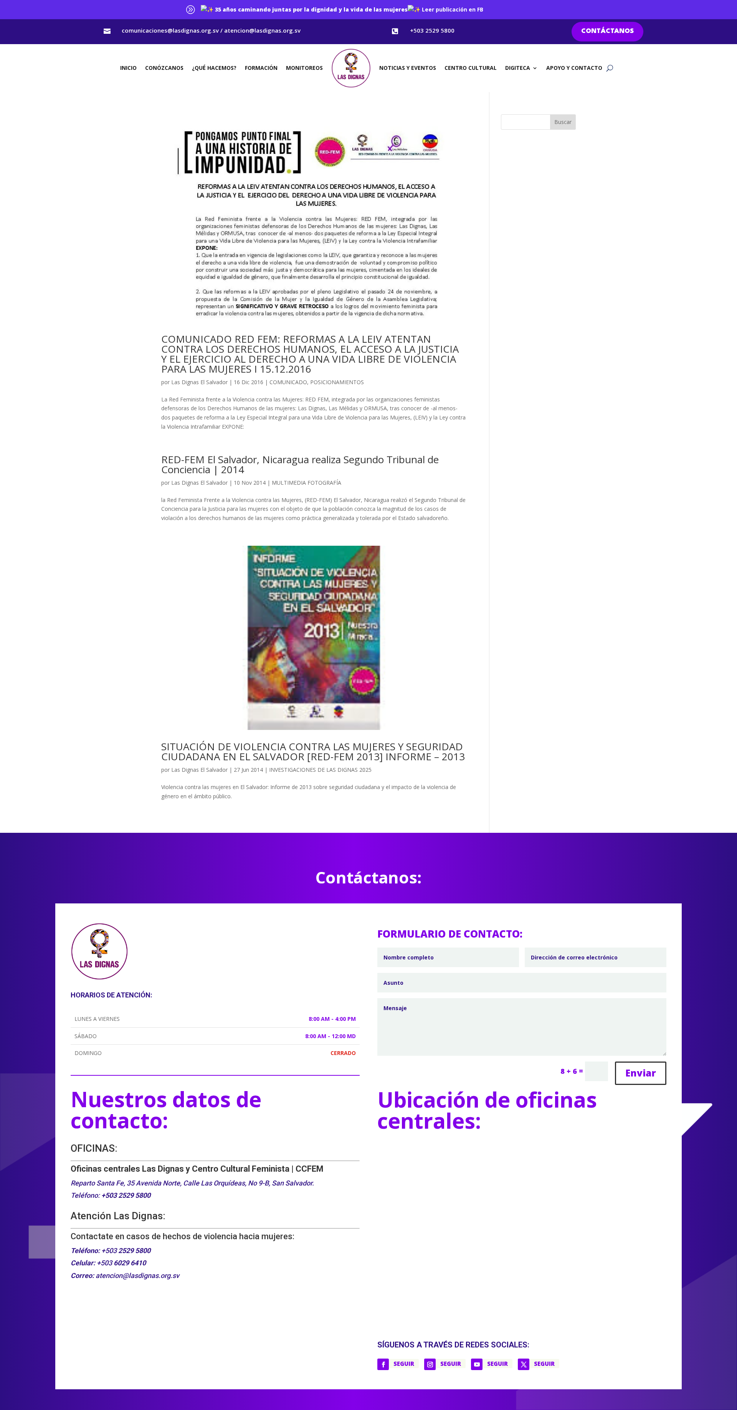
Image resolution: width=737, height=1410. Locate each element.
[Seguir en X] (523, 1364)
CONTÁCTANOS (607, 31)
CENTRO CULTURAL (471, 67)
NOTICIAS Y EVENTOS (407, 67)
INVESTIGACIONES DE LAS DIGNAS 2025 (320, 769)
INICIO (128, 67)
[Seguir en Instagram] (430, 1364)
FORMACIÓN (261, 67)
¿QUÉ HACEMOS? (214, 67)
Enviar (640, 1073)
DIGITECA (517, 67)
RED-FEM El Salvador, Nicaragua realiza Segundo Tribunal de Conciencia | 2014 (300, 464)
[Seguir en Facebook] (383, 1364)
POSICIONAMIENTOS (337, 382)
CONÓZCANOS (164, 67)
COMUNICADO (288, 382)
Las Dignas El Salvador (199, 382)
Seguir (403, 1363)
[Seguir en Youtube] (477, 1364)
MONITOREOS (304, 67)
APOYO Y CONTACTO (574, 67)
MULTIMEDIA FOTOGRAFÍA (306, 482)
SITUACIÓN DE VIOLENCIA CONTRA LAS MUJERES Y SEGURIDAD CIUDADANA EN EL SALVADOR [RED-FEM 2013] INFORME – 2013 (313, 751)
